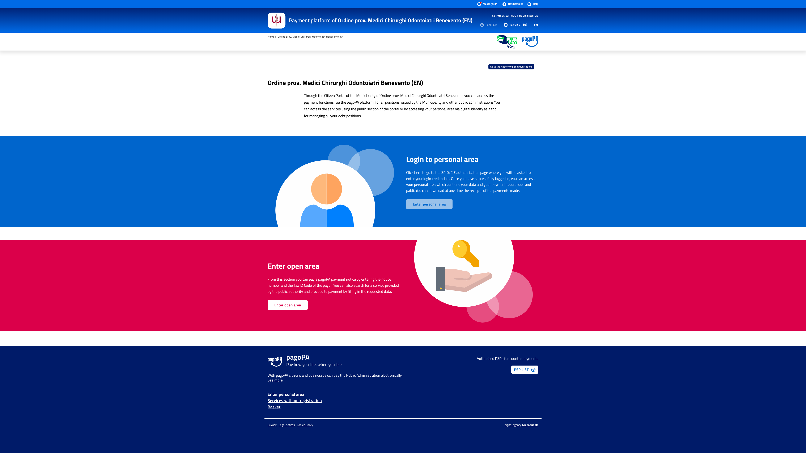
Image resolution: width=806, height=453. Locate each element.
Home (271, 37)
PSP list (521, 369)
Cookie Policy (305, 425)
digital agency (521, 425)
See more (275, 380)
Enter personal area (286, 394)
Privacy (272, 425)
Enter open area (287, 305)
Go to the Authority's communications (511, 67)
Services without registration (515, 16)
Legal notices (287, 425)
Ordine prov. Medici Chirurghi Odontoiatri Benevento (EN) (310, 37)
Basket (274, 407)
